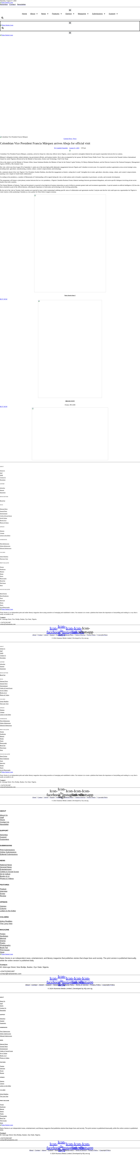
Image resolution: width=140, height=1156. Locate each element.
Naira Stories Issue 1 (70, 295)
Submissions (97, 14)
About (32, 14)
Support (112, 14)
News (43, 14)
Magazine (82, 14)
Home (24, 14)
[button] (70, 10)
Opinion (68, 14)
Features (55, 14)
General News (68, 138)
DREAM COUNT (70, 401)
